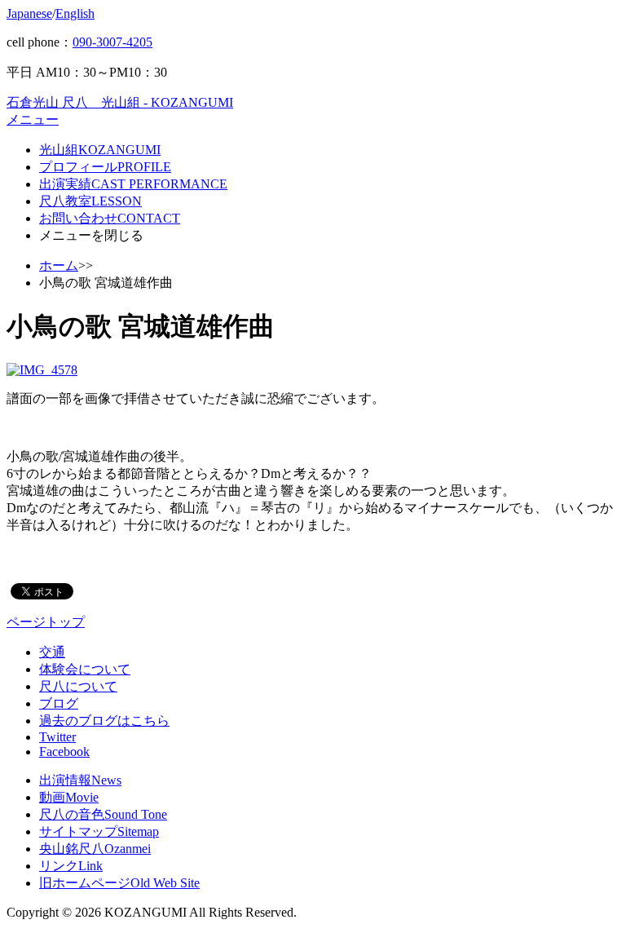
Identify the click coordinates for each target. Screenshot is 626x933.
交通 (52, 652)
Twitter (57, 737)
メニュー (33, 119)
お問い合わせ (109, 218)
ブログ (58, 703)
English (75, 13)
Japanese (29, 13)
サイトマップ (99, 831)
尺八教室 (90, 201)
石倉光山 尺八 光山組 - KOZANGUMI (120, 102)
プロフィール (105, 167)
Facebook (64, 751)
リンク (71, 866)
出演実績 (133, 184)
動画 (69, 797)
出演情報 (80, 780)
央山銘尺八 (95, 849)
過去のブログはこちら (104, 720)
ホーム (58, 265)
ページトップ (46, 622)
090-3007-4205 (112, 42)
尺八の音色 (103, 814)
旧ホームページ (119, 883)
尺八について (78, 686)
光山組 (100, 150)
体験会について (84, 669)
